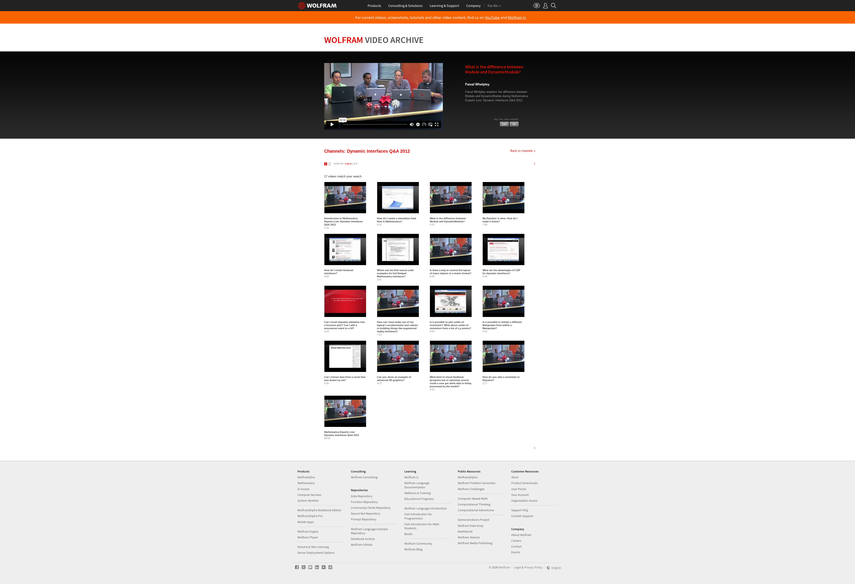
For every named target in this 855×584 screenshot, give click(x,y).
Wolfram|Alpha (468, 477)
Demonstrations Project (473, 520)
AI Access (303, 489)
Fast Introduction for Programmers (418, 516)
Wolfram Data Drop (470, 526)
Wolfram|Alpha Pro (310, 516)
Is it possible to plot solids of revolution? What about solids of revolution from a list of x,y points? (450, 325)
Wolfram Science (469, 537)
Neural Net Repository (365, 513)
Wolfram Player (307, 537)
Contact (516, 546)
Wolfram (374, 39)
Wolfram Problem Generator (477, 483)
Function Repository (364, 502)
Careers (516, 541)
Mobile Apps (305, 522)
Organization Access (524, 501)
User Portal (518, 489)
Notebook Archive (363, 539)
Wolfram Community (418, 543)
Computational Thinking (474, 504)
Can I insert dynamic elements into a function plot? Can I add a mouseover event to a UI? (344, 325)
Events (515, 552)
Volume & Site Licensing (313, 547)
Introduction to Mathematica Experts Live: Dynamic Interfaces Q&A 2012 (343, 221)
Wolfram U (517, 18)
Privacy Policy (533, 567)
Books (408, 534)
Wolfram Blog (413, 549)
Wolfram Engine (307, 531)
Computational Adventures (476, 510)
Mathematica (306, 483)
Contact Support (522, 516)
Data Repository (361, 496)
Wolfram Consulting (364, 477)
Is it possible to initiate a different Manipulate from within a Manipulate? (502, 325)
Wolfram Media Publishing (475, 543)
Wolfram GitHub (361, 545)
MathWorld (465, 531)
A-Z (356, 163)
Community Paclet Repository (371, 508)
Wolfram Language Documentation (416, 485)
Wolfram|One (306, 477)
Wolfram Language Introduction (425, 508)
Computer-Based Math (473, 499)
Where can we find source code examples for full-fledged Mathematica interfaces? (395, 273)
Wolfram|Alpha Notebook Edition (319, 510)
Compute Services (309, 495)
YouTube (492, 18)
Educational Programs (419, 499)
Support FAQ (519, 510)
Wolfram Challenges (471, 489)
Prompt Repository (363, 519)
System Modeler (308, 501)
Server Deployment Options (315, 553)
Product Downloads (524, 483)
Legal (517, 567)
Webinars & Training (417, 493)
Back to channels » (522, 150)
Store (514, 477)
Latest (348, 163)
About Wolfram (521, 535)
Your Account (520, 495)
